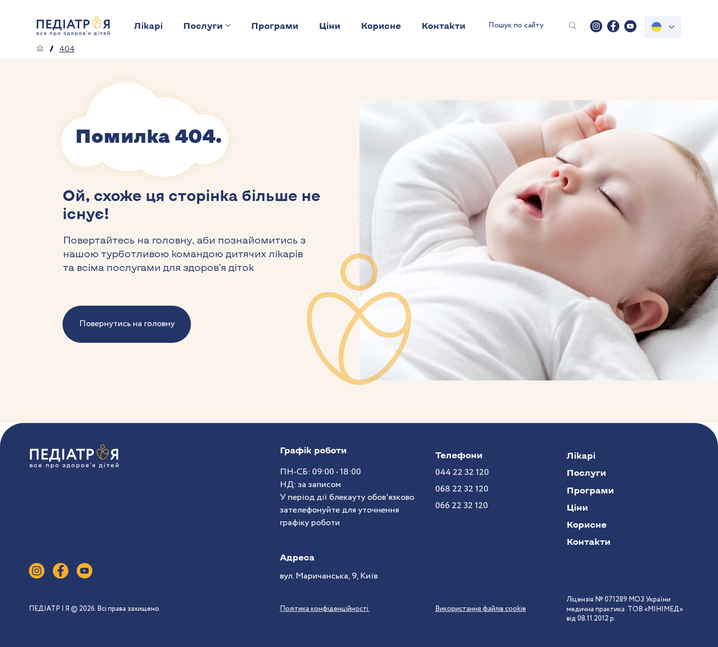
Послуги (586, 472)
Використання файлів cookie (480, 609)
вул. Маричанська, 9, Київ (329, 576)
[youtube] (630, 26)
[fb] (613, 26)
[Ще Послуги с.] (228, 25)
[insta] (596, 26)
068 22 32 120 (461, 489)
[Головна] (40, 48)
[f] (60, 571)
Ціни (577, 507)
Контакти (589, 541)
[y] (84, 571)
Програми (590, 490)
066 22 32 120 (461, 505)
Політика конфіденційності (325, 609)
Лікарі (581, 455)
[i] (36, 571)
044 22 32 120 (462, 472)
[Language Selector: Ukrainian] (662, 27)
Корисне (587, 524)
